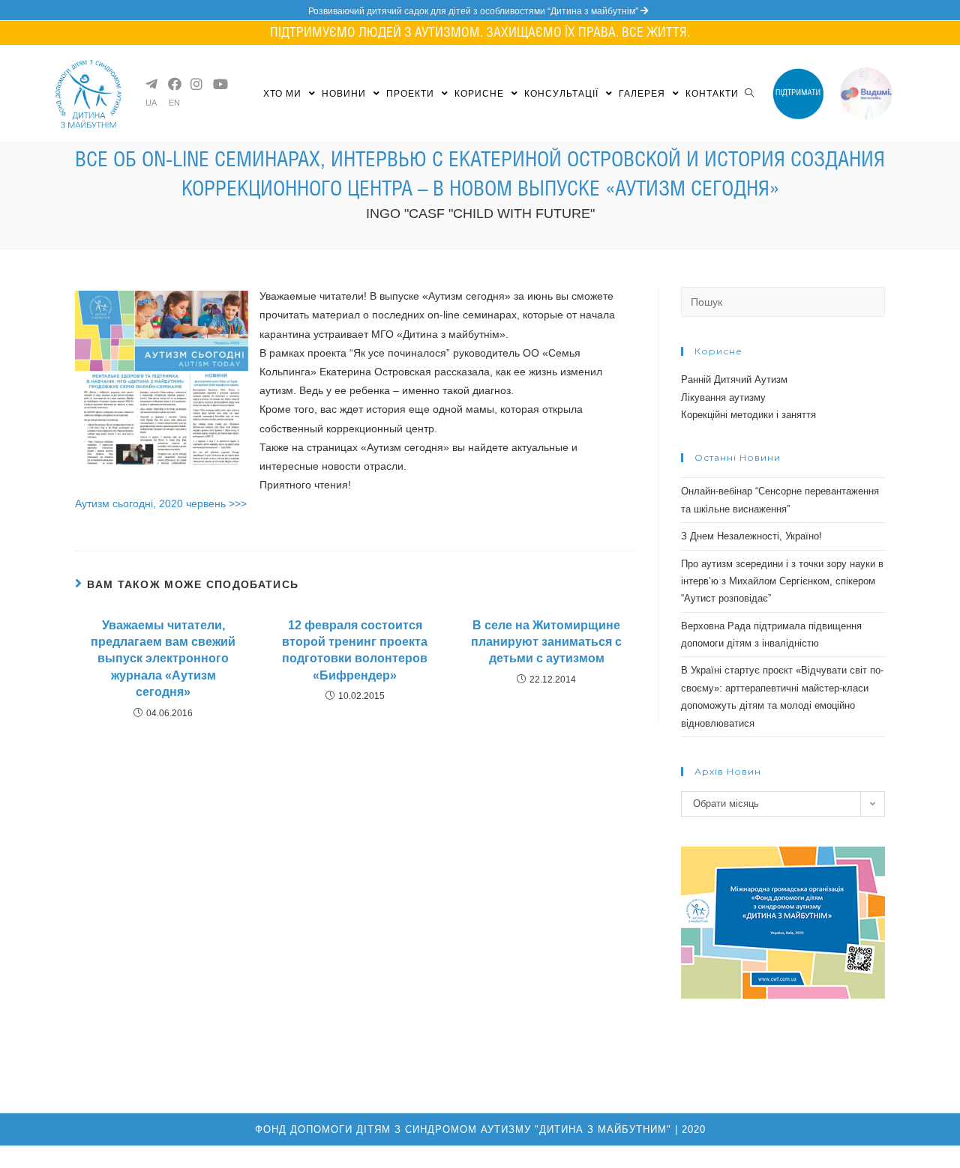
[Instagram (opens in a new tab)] (195, 84)
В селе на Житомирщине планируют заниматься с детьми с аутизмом (546, 642)
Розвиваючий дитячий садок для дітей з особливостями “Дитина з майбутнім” (474, 11)
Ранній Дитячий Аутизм (734, 379)
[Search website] (749, 93)
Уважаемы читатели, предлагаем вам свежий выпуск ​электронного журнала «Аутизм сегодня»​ (163, 659)
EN (174, 103)
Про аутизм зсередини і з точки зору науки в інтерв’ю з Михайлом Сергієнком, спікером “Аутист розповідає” (782, 581)
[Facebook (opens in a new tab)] (173, 84)
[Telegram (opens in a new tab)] (151, 84)
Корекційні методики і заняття (748, 414)
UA (151, 103)
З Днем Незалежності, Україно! (751, 536)
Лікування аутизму (723, 397)
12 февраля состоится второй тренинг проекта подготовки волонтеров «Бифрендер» (355, 650)
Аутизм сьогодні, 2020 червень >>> (161, 503)
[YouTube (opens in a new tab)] (218, 84)
